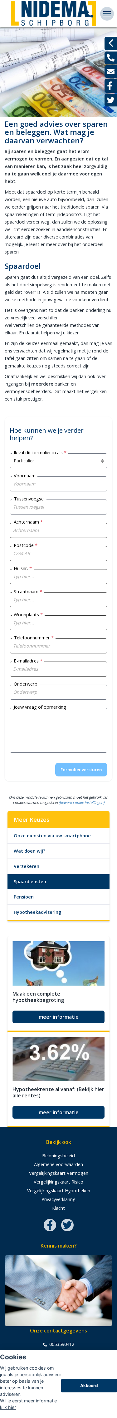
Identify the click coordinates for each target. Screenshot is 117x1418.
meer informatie (59, 1016)
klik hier (8, 1407)
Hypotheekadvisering (37, 912)
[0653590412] (89, 13)
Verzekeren (26, 866)
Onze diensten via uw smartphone (52, 836)
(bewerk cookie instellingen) (81, 802)
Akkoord (89, 1385)
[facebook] (111, 86)
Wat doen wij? (29, 851)
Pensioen (24, 897)
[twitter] (111, 100)
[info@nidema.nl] (111, 71)
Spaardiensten (30, 881)
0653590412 (61, 1344)
